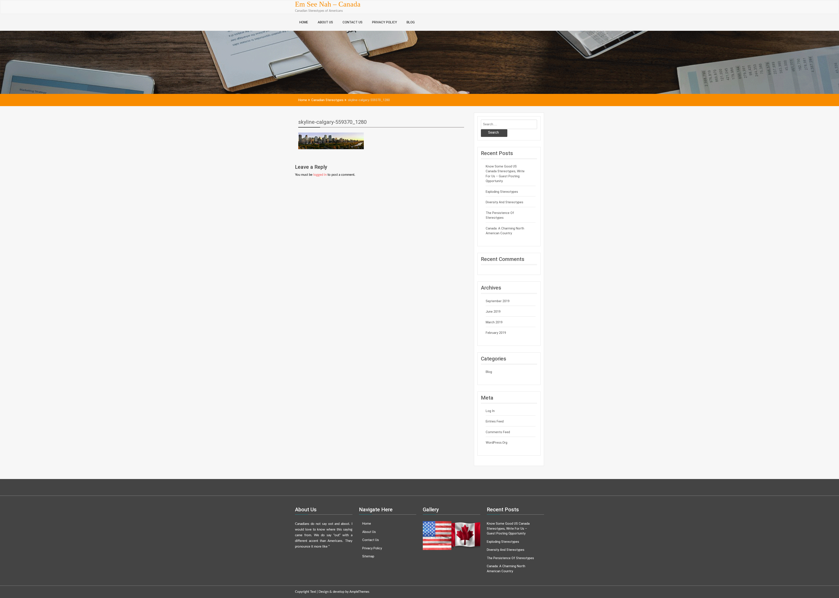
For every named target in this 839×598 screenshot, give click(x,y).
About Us (325, 22)
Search (493, 132)
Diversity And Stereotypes (504, 202)
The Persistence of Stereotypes (500, 215)
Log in (490, 411)
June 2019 (493, 312)
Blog (411, 22)
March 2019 (494, 322)
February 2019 (496, 333)
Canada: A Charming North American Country (505, 230)
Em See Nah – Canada (328, 4)
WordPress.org (496, 443)
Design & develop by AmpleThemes (344, 591)
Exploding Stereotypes (502, 192)
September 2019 (498, 301)
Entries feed (495, 421)
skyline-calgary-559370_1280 (332, 122)
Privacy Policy (384, 22)
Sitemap (368, 556)
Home (303, 22)
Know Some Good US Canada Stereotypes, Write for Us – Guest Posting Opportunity (505, 173)
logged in (320, 174)
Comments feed (498, 432)
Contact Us (352, 22)
